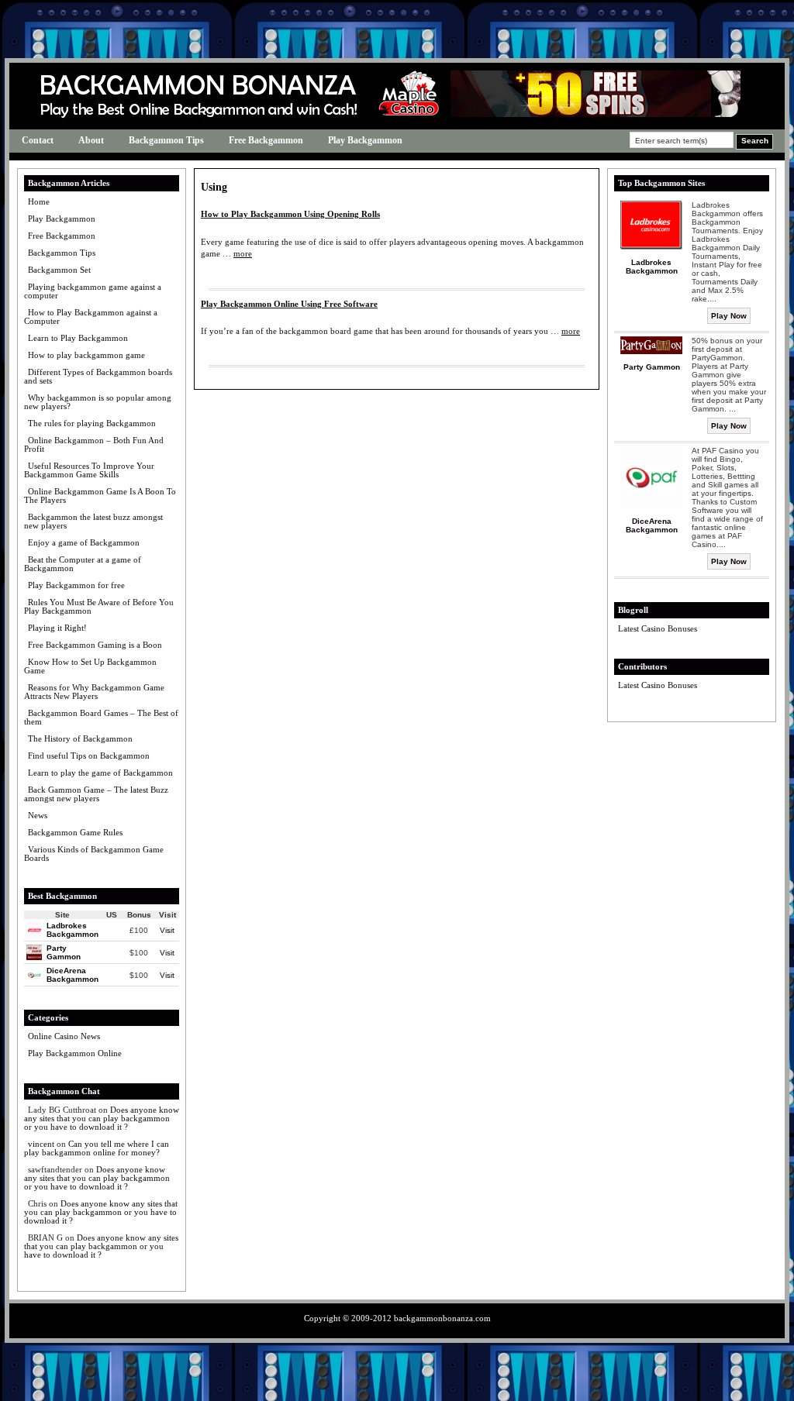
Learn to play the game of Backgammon (100, 772)
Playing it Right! (57, 627)
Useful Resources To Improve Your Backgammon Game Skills (89, 470)
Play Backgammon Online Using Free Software (289, 303)
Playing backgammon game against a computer (92, 291)
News (37, 815)
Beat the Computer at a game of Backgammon (82, 564)
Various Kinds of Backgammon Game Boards (94, 853)
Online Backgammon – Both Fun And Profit (94, 444)
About (91, 140)
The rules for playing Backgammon (92, 423)
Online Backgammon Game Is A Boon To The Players (100, 495)
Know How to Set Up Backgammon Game (90, 666)
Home (39, 201)
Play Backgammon (365, 140)
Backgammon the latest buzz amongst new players (93, 521)
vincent (41, 1143)
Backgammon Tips (166, 140)
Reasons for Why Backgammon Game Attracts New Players (94, 691)
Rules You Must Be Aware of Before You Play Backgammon (99, 606)
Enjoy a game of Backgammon (84, 542)
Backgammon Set (59, 269)
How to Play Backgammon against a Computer (90, 316)
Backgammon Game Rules (75, 832)
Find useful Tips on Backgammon (89, 755)
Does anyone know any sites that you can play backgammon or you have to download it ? (101, 1118)
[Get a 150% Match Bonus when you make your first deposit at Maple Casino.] (559, 113)
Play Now (729, 316)
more (242, 253)
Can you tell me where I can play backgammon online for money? (96, 1148)
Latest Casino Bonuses (657, 628)
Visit (167, 930)
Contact (38, 140)
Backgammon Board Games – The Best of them (101, 717)
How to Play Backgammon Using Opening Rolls (290, 214)
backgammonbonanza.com (442, 1318)
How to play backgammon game (86, 355)
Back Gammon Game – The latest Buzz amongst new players (96, 794)
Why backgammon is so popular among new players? (97, 402)
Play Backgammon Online (75, 1053)
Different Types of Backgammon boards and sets (98, 376)
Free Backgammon (266, 140)
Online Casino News (64, 1036)
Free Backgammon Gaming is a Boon (95, 644)
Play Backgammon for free (76, 585)
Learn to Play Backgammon (78, 338)
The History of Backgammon (80, 738)
